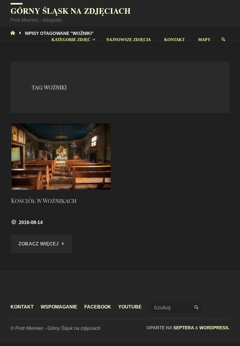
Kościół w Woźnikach (43, 200)
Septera (183, 327)
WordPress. (214, 327)
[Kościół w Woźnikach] (60, 156)
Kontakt (22, 306)
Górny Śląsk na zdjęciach (71, 10)
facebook (97, 306)
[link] (223, 39)
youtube (130, 306)
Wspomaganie (59, 306)
